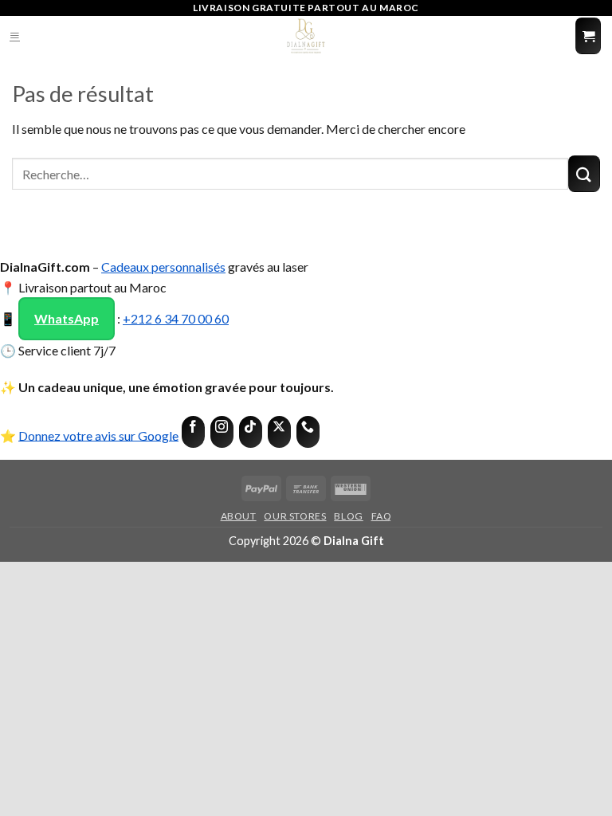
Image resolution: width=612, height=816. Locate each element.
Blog (348, 516)
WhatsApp (66, 318)
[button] (27, 35)
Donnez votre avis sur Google (98, 434)
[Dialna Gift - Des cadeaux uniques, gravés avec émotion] (306, 36)
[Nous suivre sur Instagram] (222, 431)
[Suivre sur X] (279, 431)
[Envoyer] (584, 173)
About (239, 516)
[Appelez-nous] (308, 431)
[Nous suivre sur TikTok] (250, 431)
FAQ (381, 516)
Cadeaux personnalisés (163, 266)
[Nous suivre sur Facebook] (193, 431)
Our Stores (295, 516)
